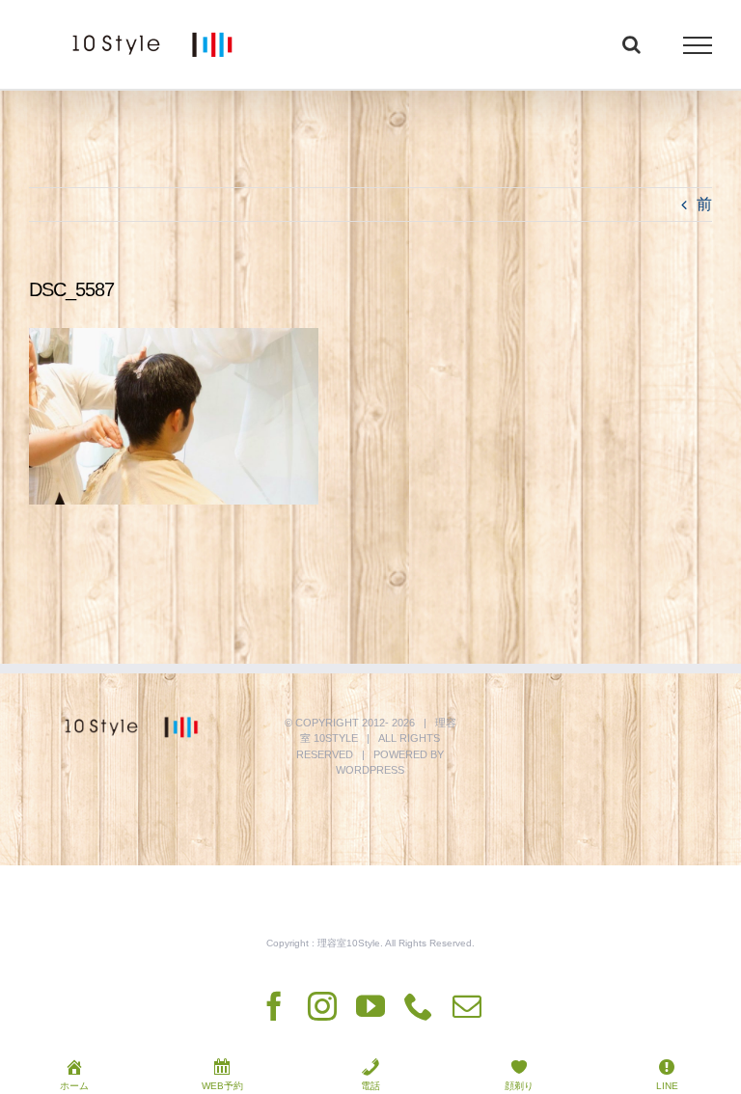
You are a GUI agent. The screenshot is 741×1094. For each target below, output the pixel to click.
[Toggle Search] (631, 44)
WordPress (370, 770)
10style (336, 738)
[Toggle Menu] (698, 45)
